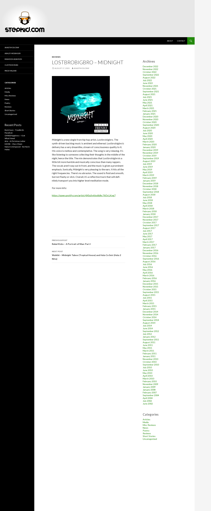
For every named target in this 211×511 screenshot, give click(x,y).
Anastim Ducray (81, 68)
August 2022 (149, 77)
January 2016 (149, 281)
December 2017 (150, 217)
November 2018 (150, 186)
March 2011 (148, 350)
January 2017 (149, 247)
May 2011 (147, 348)
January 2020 (149, 147)
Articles (146, 419)
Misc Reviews (149, 425)
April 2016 (148, 272)
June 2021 (148, 99)
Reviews (56, 57)
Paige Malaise (11, 71)
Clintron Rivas (11, 65)
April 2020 (148, 139)
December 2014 (150, 311)
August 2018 (149, 194)
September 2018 (151, 191)
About (170, 41)
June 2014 (148, 328)
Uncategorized (150, 439)
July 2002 (147, 401)
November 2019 (150, 152)
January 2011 (149, 356)
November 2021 (150, 86)
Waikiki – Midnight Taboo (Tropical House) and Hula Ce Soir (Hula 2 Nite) (86, 255)
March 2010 (148, 378)
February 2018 (150, 211)
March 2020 (148, 141)
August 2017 (149, 228)
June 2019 (148, 166)
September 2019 (151, 158)
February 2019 (150, 178)
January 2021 (149, 113)
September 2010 (151, 364)
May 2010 (147, 373)
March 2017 (148, 242)
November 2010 (150, 359)
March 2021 (148, 108)
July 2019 (147, 164)
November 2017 (150, 219)
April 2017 (148, 239)
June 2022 (148, 83)
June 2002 (148, 403)
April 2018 (148, 205)
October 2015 (149, 289)
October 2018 (149, 189)
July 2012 (147, 334)
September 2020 (151, 125)
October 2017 (149, 222)
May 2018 (147, 203)
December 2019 (150, 150)
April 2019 (148, 172)
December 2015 (150, 283)
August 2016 (149, 261)
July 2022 (147, 80)
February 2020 (150, 144)
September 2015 (151, 292)
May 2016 (147, 270)
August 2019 (149, 161)
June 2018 (148, 200)
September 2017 (151, 225)
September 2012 (151, 331)
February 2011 (150, 353)
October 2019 (149, 155)
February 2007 (150, 392)
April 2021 (148, 105)
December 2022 (150, 66)
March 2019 (148, 175)
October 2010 (149, 361)
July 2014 (147, 325)
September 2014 (151, 320)
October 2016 (149, 256)
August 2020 (149, 127)
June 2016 (148, 267)
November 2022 (150, 69)
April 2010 (148, 375)
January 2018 (149, 214)
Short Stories (149, 436)
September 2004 (151, 395)
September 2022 (151, 74)
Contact (181, 41)
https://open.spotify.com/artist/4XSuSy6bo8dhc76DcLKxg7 (84, 195)
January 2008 (149, 389)
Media (146, 422)
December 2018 (150, 183)
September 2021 (151, 91)
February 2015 (150, 306)
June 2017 (148, 233)
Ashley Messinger (13, 53)
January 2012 (149, 336)
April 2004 (148, 398)
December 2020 (150, 116)
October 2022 (149, 72)
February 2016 (150, 278)
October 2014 (149, 317)
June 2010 (148, 370)
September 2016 (151, 258)
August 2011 (149, 342)
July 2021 (147, 97)
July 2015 (147, 297)
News (145, 427)
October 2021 (149, 88)
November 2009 (150, 384)
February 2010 (150, 381)
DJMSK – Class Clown (13, 144)
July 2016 (147, 264)
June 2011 (148, 345)
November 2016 (150, 253)
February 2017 (150, 244)
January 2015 (149, 309)
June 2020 (148, 133)
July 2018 (147, 197)
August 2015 (149, 295)
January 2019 (149, 180)
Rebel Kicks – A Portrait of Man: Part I (71, 242)
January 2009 (149, 387)
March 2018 (148, 208)
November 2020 (150, 119)
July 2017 (147, 230)
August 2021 (149, 94)
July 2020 (147, 130)
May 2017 (147, 236)
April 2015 (148, 300)
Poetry (146, 430)
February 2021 (150, 111)
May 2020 (147, 136)
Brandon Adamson (13, 59)
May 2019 (147, 169)
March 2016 (148, 275)
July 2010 (147, 367)
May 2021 (147, 102)
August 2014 (149, 322)
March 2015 (148, 303)
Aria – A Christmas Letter (15, 141)
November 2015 (150, 286)
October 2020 (149, 122)
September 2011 (151, 339)
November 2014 (150, 314)
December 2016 (150, 250)
